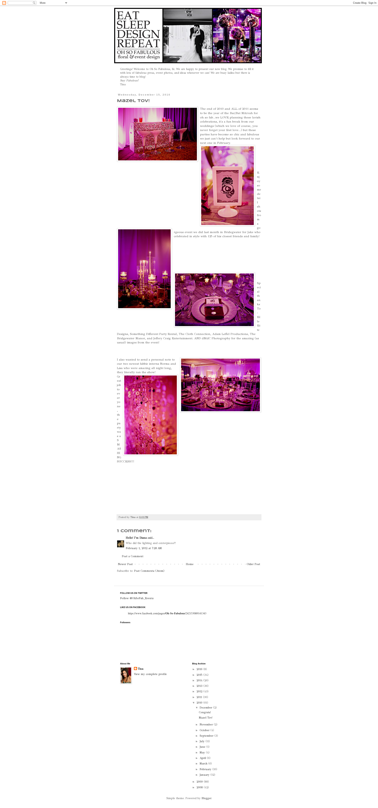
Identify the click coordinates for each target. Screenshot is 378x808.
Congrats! (205, 712)
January (205, 774)
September (207, 735)
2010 (199, 702)
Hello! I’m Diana (136, 537)
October (205, 730)
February (206, 769)
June (203, 746)
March (204, 763)
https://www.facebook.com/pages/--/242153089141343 (167, 613)
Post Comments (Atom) (149, 571)
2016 (199, 669)
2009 (200, 781)
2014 (199, 680)
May (203, 752)
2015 (199, 675)
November (207, 724)
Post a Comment (132, 556)
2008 (200, 787)
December (206, 707)
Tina (140, 668)
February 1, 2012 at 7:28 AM (144, 548)
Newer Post (125, 564)
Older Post (253, 564)
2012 (199, 691)
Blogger (206, 798)
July (203, 741)
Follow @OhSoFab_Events (137, 598)
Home (190, 564)
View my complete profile (150, 674)
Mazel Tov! (205, 717)
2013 (199, 686)
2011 (199, 697)
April (203, 758)
